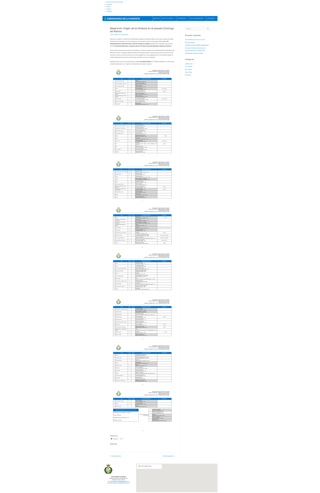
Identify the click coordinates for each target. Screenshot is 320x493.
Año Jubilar (188, 69)
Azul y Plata (114, 34)
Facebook (109, 4)
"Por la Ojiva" (189, 66)
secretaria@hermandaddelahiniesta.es (118, 481)
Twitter (108, 6)
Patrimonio (181, 18)
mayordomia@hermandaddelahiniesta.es (118, 483)
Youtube (108, 9)
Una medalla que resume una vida (195, 39)
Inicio (157, 18)
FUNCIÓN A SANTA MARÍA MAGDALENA (196, 45)
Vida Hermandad (196, 18)
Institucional (167, 18)
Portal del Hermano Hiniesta (114, 2)
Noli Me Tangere (190, 42)
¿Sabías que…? (189, 64)
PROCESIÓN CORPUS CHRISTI (194, 53)
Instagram (109, 11)
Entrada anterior (115, 456)
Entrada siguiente (169, 456)
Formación (188, 75)
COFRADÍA (211, 18)
